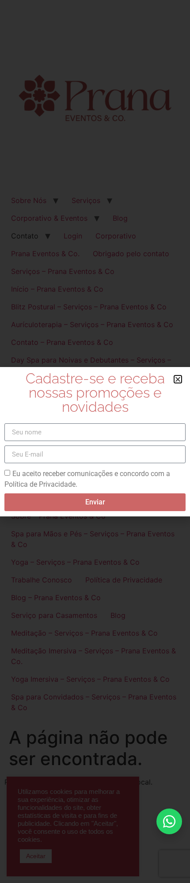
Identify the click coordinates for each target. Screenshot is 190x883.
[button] (178, 379)
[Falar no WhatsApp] (169, 821)
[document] (95, 441)
